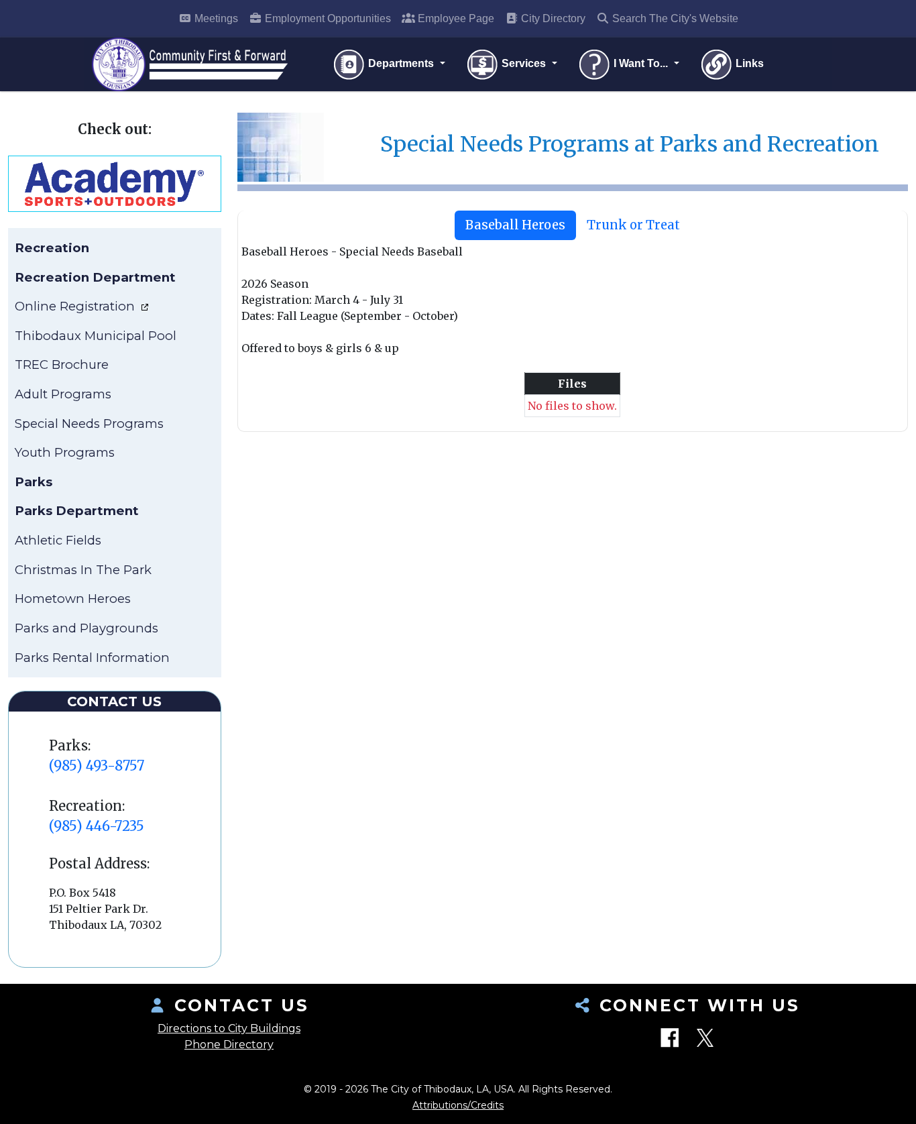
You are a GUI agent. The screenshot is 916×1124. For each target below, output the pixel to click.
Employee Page (454, 18)
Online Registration (76, 306)
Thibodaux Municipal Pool (95, 335)
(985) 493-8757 (96, 765)
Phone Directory (229, 1044)
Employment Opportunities (326, 18)
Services (524, 63)
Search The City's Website (674, 18)
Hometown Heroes (73, 598)
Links (748, 63)
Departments (401, 63)
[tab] (515, 225)
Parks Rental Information (92, 657)
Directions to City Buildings (229, 1028)
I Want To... (641, 63)
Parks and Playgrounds (86, 628)
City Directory (551, 18)
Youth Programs (65, 452)
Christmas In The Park (83, 569)
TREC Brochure (62, 364)
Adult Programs (63, 394)
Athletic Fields (58, 540)
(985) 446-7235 (96, 826)
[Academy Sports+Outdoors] (114, 182)
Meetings (215, 18)
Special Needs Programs (89, 423)
